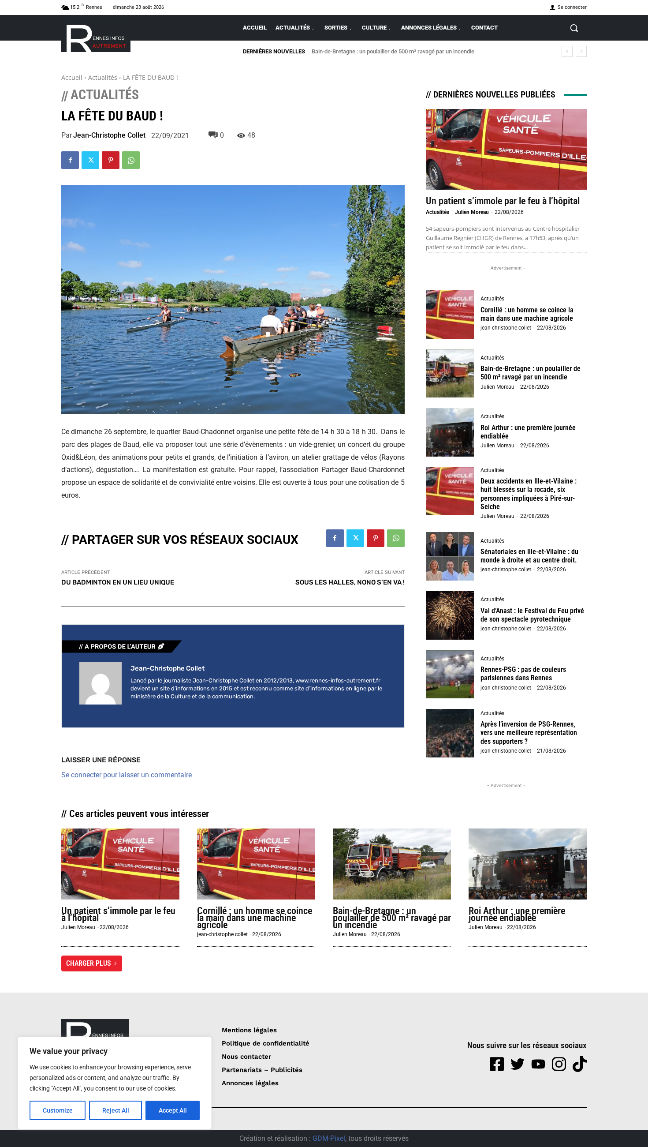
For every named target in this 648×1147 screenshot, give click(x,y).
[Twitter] (90, 160)
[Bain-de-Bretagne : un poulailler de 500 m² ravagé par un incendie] (450, 373)
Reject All (115, 1110)
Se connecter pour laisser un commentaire (126, 775)
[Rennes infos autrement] (95, 37)
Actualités (102, 77)
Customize (58, 1110)
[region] (115, 1083)
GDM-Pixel (329, 1138)
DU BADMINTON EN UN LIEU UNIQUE (117, 582)
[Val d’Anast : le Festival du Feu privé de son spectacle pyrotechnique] (450, 615)
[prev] (567, 51)
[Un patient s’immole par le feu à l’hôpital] (506, 149)
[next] (581, 51)
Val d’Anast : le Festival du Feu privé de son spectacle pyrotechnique (532, 615)
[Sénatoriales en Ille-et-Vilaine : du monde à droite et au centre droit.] (450, 556)
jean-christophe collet (109, 135)
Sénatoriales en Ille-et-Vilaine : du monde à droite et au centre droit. (529, 555)
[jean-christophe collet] (100, 683)
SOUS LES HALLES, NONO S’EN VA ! (350, 582)
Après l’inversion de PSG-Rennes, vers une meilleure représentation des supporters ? (528, 732)
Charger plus (88, 963)
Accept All (173, 1110)
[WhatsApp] (131, 160)
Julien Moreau (472, 212)
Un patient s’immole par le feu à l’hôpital (503, 200)
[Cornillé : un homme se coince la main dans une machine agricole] (450, 314)
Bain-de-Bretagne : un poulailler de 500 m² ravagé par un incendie (393, 51)
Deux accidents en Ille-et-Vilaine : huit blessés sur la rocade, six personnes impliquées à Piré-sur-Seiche (528, 494)
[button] (574, 28)
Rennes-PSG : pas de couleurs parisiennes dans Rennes (523, 673)
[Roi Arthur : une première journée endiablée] (450, 432)
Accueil (71, 77)
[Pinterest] (110, 160)
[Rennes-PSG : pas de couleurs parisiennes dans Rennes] (450, 674)
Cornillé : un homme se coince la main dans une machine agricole (527, 314)
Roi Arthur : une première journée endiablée (528, 432)
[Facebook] (70, 160)
